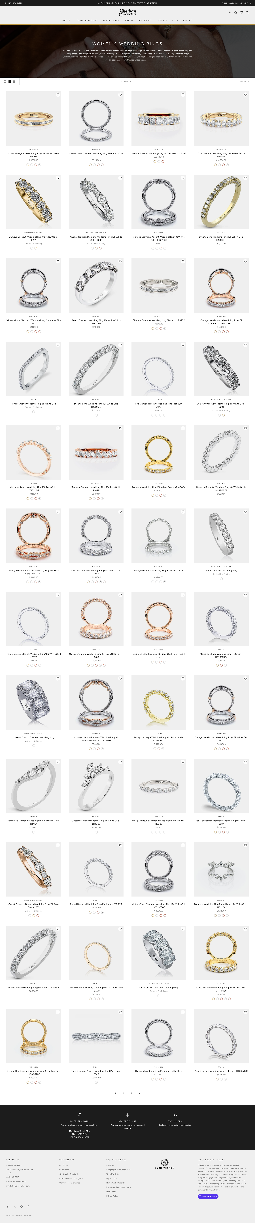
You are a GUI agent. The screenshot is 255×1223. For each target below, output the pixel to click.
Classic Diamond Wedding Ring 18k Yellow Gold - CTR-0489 (221, 989)
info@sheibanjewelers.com (18, 1186)
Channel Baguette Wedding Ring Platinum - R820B (159, 320)
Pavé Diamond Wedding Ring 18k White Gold (33, 403)
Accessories (145, 20)
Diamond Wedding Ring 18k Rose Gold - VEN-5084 (159, 654)
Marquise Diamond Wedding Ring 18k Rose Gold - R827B (96, 489)
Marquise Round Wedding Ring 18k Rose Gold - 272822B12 (34, 489)
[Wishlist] (241, 12)
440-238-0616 (12, 1177)
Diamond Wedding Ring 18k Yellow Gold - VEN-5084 (158, 487)
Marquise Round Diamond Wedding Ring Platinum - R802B (158, 822)
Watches (67, 20)
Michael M (33, 149)
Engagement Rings (87, 20)
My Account (111, 1178)
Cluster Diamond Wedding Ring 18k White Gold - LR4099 (96, 822)
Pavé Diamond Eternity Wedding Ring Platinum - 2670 (159, 405)
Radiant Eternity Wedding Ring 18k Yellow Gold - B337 (158, 153)
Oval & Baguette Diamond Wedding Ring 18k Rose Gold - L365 (33, 906)
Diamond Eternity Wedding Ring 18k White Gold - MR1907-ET (221, 489)
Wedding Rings (111, 20)
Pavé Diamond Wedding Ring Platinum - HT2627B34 (221, 1071)
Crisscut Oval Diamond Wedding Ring (158, 987)
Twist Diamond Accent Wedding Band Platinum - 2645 (96, 1072)
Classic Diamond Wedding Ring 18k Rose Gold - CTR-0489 (96, 655)
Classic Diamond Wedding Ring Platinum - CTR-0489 (96, 572)
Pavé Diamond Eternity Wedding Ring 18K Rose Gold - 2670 (96, 989)
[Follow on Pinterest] (28, 1206)
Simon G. (221, 233)
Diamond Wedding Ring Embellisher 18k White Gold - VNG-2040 (221, 906)
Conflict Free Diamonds (69, 1183)
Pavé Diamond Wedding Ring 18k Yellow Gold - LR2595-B (221, 238)
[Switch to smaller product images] (9, 81)
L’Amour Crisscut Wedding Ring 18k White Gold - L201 (221, 405)
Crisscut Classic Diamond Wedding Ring (33, 737)
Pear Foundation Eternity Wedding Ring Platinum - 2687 (221, 822)
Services (162, 20)
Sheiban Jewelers (14, 1165)
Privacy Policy (112, 1196)
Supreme (34, 400)
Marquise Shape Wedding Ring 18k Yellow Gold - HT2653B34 (158, 739)
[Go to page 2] (139, 1093)
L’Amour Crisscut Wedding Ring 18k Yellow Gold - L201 (33, 238)
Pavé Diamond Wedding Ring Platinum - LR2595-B (34, 987)
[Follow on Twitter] (14, 1206)
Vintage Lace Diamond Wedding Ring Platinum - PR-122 (34, 322)
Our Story (63, 1165)
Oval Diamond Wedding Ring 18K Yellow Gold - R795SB (221, 155)
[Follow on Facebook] (7, 1206)
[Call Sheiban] (251, 3)
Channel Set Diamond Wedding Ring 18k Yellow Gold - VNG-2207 (33, 1072)
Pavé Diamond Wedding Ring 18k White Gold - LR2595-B (96, 405)
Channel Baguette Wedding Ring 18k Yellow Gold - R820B (33, 155)
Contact (188, 20)
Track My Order (113, 1174)
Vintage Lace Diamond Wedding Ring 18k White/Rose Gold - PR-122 (221, 322)
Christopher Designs (34, 233)
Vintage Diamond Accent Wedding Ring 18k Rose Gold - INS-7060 (33, 572)
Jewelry (128, 20)
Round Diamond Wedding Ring (221, 570)
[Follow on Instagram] (21, 1206)
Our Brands (64, 1169)
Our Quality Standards (68, 1174)
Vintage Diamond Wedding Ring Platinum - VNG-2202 (158, 572)
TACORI (159, 400)
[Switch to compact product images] (14, 81)
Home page (111, 1191)
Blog (175, 20)
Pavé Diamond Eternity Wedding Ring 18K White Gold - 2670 (34, 655)
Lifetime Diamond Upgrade (71, 1178)
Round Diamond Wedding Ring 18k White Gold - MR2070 (96, 322)
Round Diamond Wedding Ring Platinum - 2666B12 (96, 904)
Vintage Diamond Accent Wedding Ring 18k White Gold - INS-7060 (159, 238)
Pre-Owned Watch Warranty (118, 1187)
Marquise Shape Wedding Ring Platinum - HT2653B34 (221, 655)
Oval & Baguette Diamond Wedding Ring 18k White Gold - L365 (96, 238)
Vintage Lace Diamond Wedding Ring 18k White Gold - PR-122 (221, 739)
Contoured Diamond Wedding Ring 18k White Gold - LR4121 (33, 822)
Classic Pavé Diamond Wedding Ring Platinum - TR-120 (96, 155)
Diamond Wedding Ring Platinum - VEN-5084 (158, 1071)
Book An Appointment (16, 1181)
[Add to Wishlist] (58, 94)
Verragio (96, 149)
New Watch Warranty (115, 1183)
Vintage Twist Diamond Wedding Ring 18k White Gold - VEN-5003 (158, 906)
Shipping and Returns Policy (118, 1169)
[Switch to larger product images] (5, 81)
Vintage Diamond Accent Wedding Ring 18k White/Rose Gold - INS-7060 (96, 739)
